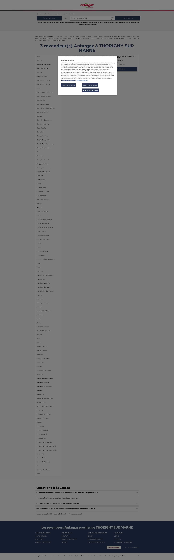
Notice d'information (82, 80)
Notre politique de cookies (68, 80)
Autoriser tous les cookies (90, 90)
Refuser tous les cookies (90, 85)
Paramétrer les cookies (68, 85)
